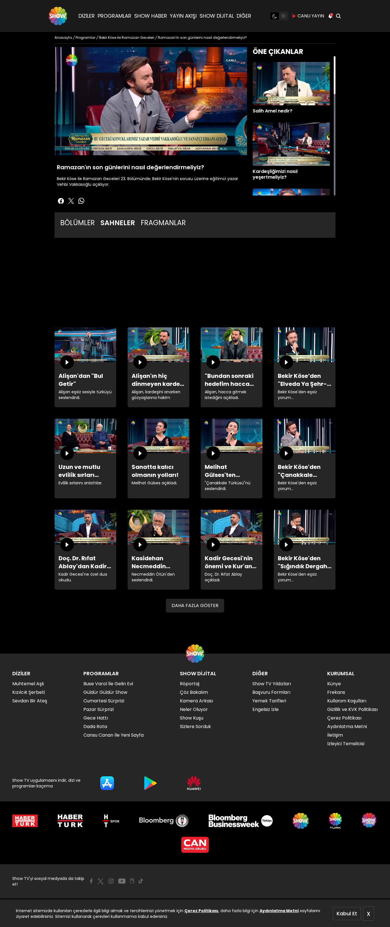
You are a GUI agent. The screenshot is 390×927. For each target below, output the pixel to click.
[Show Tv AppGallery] (194, 783)
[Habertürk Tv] (70, 821)
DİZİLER (87, 15)
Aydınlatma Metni (279, 911)
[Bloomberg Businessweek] (240, 821)
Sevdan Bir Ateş (29, 701)
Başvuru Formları (271, 692)
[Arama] (338, 16)
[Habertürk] (25, 821)
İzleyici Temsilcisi (345, 743)
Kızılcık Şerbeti (28, 692)
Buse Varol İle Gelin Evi (108, 683)
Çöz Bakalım (194, 692)
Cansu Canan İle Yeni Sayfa (113, 735)
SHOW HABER (150, 15)
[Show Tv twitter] (71, 201)
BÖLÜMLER (77, 222)
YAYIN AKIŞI (183, 15)
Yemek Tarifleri (269, 701)
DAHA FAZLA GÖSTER (195, 605)
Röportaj (189, 683)
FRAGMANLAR (163, 222)
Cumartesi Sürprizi (103, 701)
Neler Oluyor (194, 709)
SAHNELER (117, 222)
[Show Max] (370, 821)
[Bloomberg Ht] (164, 821)
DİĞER (244, 15)
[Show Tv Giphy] (132, 881)
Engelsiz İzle (265, 709)
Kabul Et (347, 913)
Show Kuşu (191, 718)
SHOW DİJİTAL (217, 15)
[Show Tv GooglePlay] (150, 783)
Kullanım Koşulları (346, 701)
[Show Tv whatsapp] (81, 201)
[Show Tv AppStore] (107, 783)
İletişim (335, 735)
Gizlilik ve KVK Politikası (352, 709)
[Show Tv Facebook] (91, 881)
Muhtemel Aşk (28, 683)
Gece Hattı (95, 718)
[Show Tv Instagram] (111, 881)
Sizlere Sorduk (195, 726)
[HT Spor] (111, 821)
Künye (334, 683)
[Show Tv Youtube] (122, 881)
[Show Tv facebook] (61, 201)
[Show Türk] (335, 821)
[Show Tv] (58, 16)
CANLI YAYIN (310, 16)
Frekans (336, 692)
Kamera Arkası (196, 701)
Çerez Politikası (201, 911)
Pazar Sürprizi (98, 709)
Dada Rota (95, 726)
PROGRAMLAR (114, 15)
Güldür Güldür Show (105, 692)
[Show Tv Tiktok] (140, 881)
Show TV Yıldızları (271, 683)
